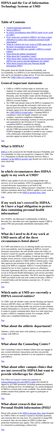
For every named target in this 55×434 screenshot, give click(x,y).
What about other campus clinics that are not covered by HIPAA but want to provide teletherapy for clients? (30, 60)
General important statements (18, 28)
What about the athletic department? (21, 54)
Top (2, 141)
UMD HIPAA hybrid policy (21, 112)
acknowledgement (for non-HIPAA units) (18, 382)
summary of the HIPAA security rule (16, 159)
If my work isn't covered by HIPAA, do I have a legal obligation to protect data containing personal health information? (29, 39)
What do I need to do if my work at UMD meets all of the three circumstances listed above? (29, 45)
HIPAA (4, 152)
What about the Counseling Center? (21, 56)
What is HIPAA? (13, 30)
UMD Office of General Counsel (25, 77)
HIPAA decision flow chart (34, 192)
